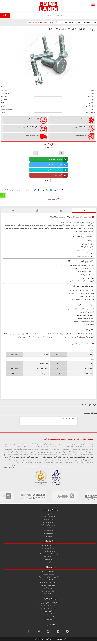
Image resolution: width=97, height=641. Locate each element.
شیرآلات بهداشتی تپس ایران (48, 603)
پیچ (79, 22)
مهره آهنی (81, 457)
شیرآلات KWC (48, 556)
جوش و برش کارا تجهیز (48, 608)
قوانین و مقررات (48, 522)
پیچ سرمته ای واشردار (46, 466)
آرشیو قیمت (58, 175)
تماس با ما (48, 514)
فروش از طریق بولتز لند (48, 551)
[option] (48, 54)
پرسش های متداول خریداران (48, 582)
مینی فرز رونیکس (48, 617)
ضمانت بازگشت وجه (48, 574)
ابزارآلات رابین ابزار (48, 611)
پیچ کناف (14, 466)
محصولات (87, 22)
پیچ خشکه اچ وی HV (16, 457)
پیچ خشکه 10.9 (45, 457)
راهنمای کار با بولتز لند (48, 517)
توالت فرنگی (48, 559)
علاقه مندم (52, 199)
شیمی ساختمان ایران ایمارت (48, 606)
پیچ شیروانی (59, 466)
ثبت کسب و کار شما (48, 545)
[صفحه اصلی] (95, 22)
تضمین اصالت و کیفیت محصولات (48, 577)
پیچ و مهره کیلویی (48, 530)
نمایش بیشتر (8, 467)
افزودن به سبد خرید (55, 159)
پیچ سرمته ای (48, 533)
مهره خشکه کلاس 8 (58, 457)
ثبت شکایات (48, 528)
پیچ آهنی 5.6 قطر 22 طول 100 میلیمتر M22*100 (44, 22)
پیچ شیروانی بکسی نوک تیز (28, 466)
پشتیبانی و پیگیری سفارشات (48, 525)
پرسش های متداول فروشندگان (48, 554)
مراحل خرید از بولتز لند (48, 585)
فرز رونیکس (48, 619)
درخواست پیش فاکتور (54, 170)
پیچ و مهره (48, 536)
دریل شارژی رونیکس (48, 591)
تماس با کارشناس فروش (54, 165)
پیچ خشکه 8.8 (72, 457)
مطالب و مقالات (48, 519)
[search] (5, 15)
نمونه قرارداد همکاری (48, 548)
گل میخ (48, 562)
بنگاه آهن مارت (48, 614)
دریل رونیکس (48, 588)
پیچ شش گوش (69, 22)
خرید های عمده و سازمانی (48, 580)
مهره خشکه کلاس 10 (31, 457)
